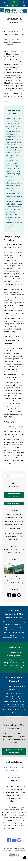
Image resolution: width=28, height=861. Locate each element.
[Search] (14, 475)
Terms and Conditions (20, 850)
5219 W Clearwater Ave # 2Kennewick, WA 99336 (14, 769)
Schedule (14, 5)
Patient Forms (14, 503)
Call (23, 5)
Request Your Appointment (14, 495)
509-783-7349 (14, 487)
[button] (2, 10)
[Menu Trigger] (25, 11)
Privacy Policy (10, 850)
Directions (4, 5)
